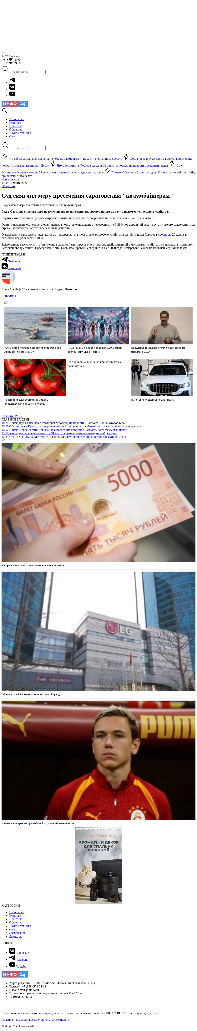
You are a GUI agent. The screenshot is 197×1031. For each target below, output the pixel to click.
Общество (8, 186)
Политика (15, 919)
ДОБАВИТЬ (10, 295)
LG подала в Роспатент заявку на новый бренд (31, 694)
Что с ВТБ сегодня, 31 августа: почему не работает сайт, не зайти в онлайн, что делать (65, 158)
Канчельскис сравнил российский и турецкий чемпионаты (38, 823)
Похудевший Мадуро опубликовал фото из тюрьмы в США (158, 349)
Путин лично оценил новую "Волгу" (153, 399)
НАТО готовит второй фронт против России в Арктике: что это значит (32, 349)
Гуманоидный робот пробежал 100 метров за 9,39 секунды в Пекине (95, 349)
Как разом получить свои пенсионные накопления (33, 565)
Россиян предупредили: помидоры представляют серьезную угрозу (26, 401)
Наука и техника (20, 925)
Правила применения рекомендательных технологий (36, 1019)
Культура (15, 915)
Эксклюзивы (17, 932)
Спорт (13, 929)
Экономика (16, 912)
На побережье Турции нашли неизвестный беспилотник (95, 363)
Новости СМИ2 (12, 416)
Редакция (15, 936)
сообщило (164, 234)
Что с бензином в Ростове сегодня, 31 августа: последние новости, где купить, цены (112, 165)
